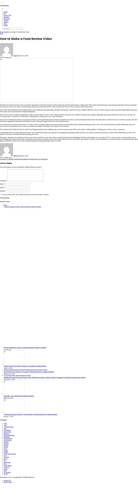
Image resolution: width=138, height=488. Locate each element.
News (5, 459)
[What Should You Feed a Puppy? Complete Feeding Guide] (14, 364)
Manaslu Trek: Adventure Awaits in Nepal (19, 396)
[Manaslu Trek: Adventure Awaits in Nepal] (14, 394)
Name (2, 184)
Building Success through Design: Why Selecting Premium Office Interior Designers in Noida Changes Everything (44, 377)
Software (6, 467)
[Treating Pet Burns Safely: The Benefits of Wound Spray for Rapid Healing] (14, 412)
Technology (7, 472)
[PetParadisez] (4, 5)
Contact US (7, 480)
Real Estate (7, 462)
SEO (5, 464)
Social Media (8, 465)
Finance (6, 22)
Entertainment (8, 438)
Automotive (7, 430)
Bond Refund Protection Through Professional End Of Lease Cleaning (29, 372)
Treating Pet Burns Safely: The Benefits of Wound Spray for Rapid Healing (30, 414)
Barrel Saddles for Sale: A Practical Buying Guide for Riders (25, 348)
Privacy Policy (8, 482)
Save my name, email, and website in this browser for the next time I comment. (25, 194)
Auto (5, 428)
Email (2, 187)
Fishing (6, 445)
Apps (5, 425)
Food (5, 23)
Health (6, 25)
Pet (5, 13)
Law (5, 455)
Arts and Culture (9, 427)
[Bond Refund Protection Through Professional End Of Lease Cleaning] (25, 370)
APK (5, 423)
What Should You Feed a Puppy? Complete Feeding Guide (25, 366)
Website (2, 191)
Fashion (6, 20)
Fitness (6, 447)
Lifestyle (6, 457)
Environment (7, 440)
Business (6, 17)
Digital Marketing (9, 435)
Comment (3, 181)
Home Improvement (10, 454)
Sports (6, 469)
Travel (6, 474)
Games (6, 450)
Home (5, 12)
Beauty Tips (7, 15)
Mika (15, 56)
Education (7, 18)
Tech (5, 471)
